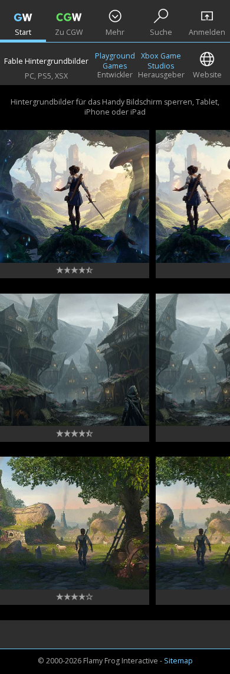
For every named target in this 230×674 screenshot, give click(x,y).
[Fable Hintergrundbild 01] (74, 196)
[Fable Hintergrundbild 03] (74, 360)
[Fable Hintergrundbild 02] (74, 523)
